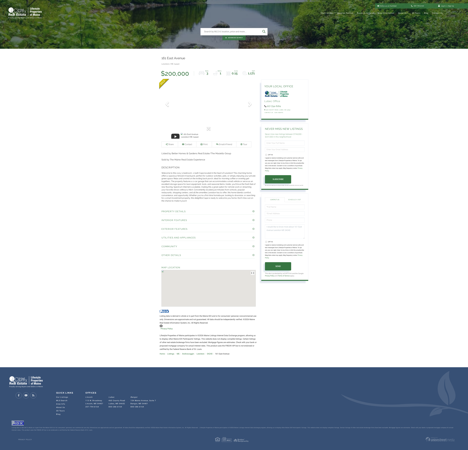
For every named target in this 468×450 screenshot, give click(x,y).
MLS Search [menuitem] (62, 400)
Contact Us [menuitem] (437, 13)
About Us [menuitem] (402, 13)
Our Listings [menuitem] (327, 13)
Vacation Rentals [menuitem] (345, 13)
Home (162, 354)
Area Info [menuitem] (60, 404)
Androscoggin (188, 354)
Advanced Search (235, 38)
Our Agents (278, 112)
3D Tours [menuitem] (416, 13)
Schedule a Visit (294, 200)
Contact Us (269, 112)
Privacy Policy (167, 329)
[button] (264, 31)
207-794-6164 (418, 6)
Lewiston (200, 354)
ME (178, 354)
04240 (209, 354)
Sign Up (451, 6)
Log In (443, 6)
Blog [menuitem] (426, 13)
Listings (170, 354)
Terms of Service (284, 276)
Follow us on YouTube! (388, 6)
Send (278, 266)
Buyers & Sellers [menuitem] (365, 13)
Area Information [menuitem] (386, 13)
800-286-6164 (115, 407)
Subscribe (278, 179)
